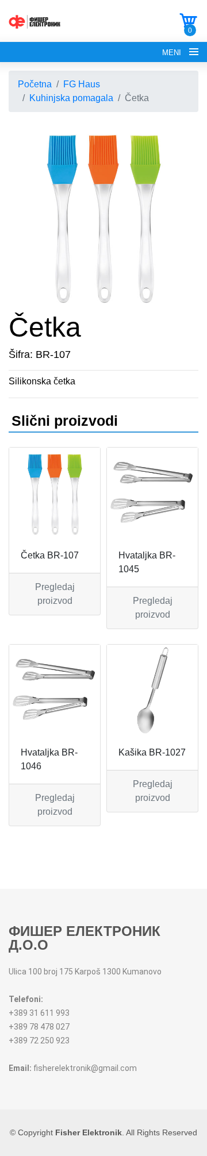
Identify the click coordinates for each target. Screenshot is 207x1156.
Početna (35, 84)
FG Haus (81, 84)
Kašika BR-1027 (152, 752)
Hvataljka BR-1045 (146, 562)
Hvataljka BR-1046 (49, 759)
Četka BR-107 (50, 555)
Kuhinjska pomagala (71, 98)
